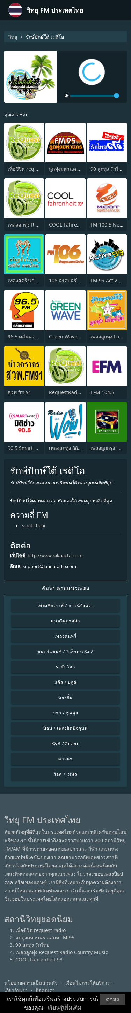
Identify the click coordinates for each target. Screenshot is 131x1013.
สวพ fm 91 (19, 392)
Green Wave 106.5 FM (74, 336)
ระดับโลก (65, 667)
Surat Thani (33, 525)
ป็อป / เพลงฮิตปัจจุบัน (65, 728)
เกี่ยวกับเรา (16, 990)
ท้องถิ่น (65, 697)
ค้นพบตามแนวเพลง (65, 588)
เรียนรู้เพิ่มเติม (64, 1008)
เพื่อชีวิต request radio (33, 169)
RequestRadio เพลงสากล (77, 392)
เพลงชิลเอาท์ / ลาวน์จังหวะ (65, 605)
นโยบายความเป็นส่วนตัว (31, 983)
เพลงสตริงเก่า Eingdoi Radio (39, 280)
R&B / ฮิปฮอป (65, 743)
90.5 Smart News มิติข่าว (36, 448)
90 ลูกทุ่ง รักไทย (107, 169)
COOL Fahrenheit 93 (72, 224)
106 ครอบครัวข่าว (68, 280)
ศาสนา (65, 759)
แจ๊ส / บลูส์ (65, 682)
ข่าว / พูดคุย (65, 713)
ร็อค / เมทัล (66, 774)
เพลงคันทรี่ (65, 636)
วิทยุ (12, 36)
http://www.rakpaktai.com (55, 555)
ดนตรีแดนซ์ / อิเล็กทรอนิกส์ (65, 651)
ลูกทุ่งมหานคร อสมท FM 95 (78, 169)
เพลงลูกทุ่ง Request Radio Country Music (61, 952)
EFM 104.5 (102, 392)
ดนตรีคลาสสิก (65, 621)
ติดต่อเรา (45, 990)
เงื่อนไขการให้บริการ (87, 983)
